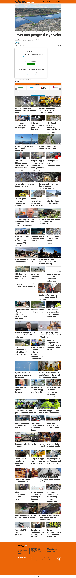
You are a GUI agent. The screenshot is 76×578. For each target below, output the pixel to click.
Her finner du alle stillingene (38, 95)
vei (19, 79)
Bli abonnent (31, 63)
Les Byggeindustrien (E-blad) (46, 1)
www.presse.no (33, 562)
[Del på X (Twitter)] (59, 45)
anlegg (26, 79)
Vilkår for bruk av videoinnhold (35, 568)
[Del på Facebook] (58, 45)
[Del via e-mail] (60, 45)
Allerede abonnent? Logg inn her (30, 56)
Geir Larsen (55, 549)
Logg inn (53, 1)
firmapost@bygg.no (54, 551)
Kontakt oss (42, 72)
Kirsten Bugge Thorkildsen (54, 548)
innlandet (30, 79)
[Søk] (56, 1)
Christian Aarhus (38, 549)
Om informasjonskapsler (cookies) (36, 569)
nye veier (16, 79)
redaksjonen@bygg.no (37, 551)
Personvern (32, 570)
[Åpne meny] (59, 1)
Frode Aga (39, 548)
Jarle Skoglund (36, 550)
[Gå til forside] (20, 1)
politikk (22, 79)
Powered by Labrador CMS (38, 576)
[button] (16, 89)
